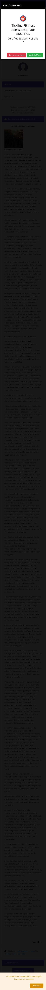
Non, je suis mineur (16, 55)
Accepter (36, 986)
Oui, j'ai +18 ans (34, 55)
